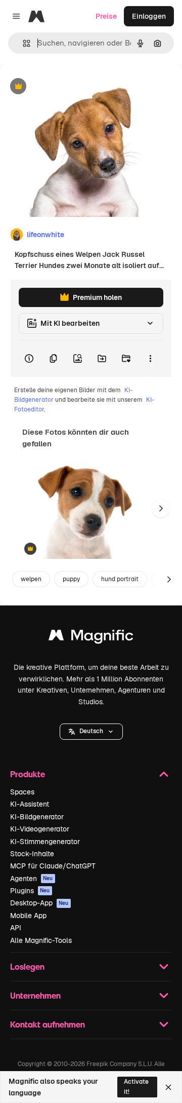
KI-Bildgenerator (37, 816)
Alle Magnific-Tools (41, 940)
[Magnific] (91, 637)
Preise (106, 16)
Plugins (30, 890)
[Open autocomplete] (22, 43)
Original (65, 87)
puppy (71, 579)
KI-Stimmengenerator (45, 841)
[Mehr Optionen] (150, 359)
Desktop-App (39, 902)
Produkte (27, 774)
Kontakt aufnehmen (47, 1024)
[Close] (168, 1087)
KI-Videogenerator (39, 828)
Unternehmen (35, 995)
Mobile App (28, 915)
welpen (31, 579)
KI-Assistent (29, 804)
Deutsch (91, 731)
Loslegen (27, 966)
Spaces (22, 791)
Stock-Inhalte (32, 853)
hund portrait (120, 579)
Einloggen (149, 16)
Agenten (31, 878)
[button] (91, 732)
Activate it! (136, 1086)
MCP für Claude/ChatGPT (53, 865)
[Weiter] (161, 508)
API (15, 927)
